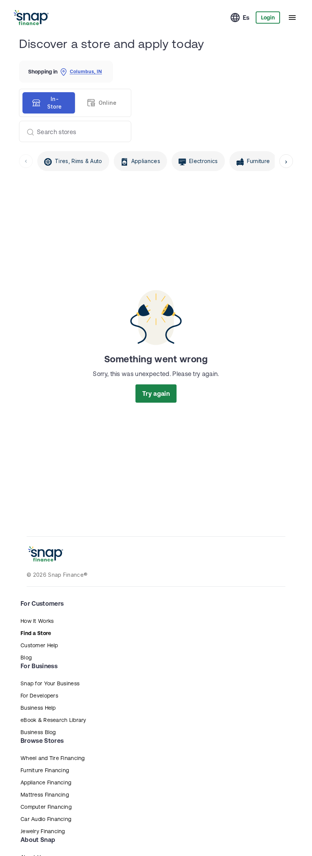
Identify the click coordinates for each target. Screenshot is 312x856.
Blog (26, 657)
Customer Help (39, 645)
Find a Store (36, 633)
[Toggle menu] (292, 18)
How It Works (37, 621)
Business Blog (38, 732)
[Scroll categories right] (286, 161)
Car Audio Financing (46, 819)
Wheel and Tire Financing (53, 758)
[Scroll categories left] (26, 161)
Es (246, 17)
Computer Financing (46, 807)
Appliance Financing (46, 782)
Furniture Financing (45, 770)
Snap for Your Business (50, 683)
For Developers (39, 696)
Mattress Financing (45, 795)
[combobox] (72, 131)
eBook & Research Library (53, 720)
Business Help (38, 708)
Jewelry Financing (43, 831)
